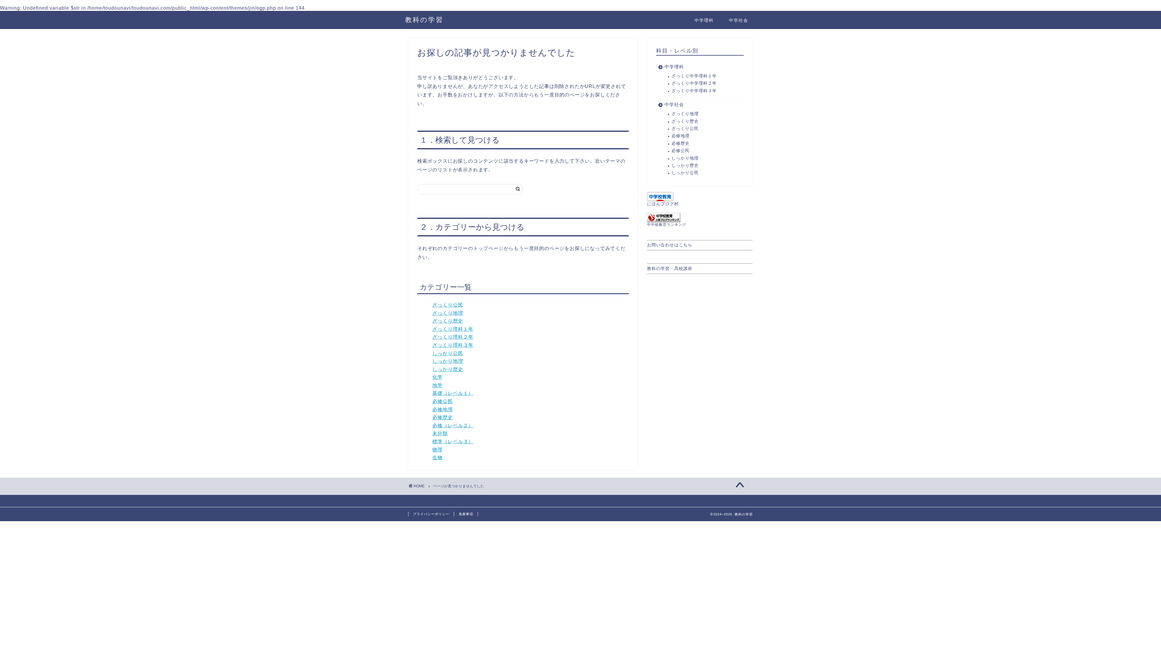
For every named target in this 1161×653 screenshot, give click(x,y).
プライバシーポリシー (431, 514)
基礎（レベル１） (452, 393)
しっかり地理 (447, 361)
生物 (437, 457)
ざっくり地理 (447, 313)
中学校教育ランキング (666, 225)
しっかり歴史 (447, 369)
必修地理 (442, 409)
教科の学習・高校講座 (669, 268)
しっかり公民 (447, 353)
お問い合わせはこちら (669, 245)
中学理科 (704, 20)
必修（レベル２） (452, 425)
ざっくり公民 (447, 304)
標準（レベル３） (452, 441)
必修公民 (442, 401)
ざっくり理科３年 (452, 345)
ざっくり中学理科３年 (694, 91)
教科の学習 (424, 19)
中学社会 (738, 20)
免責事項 (466, 514)
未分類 (440, 433)
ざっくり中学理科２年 (694, 83)
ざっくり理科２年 (452, 336)
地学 (437, 385)
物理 (437, 449)
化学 (437, 377)
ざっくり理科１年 (452, 329)
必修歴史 (442, 417)
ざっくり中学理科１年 (694, 76)
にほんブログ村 (663, 204)
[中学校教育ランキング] (700, 217)
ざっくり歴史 (447, 320)
